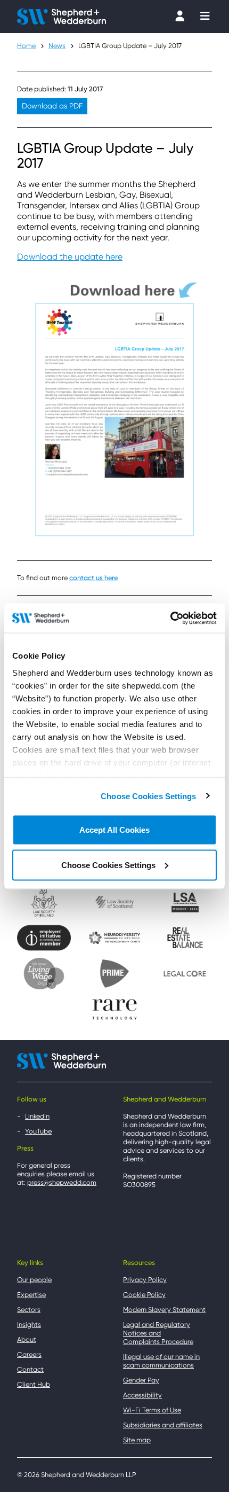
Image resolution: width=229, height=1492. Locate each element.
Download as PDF (52, 105)
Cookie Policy (144, 1295)
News (57, 46)
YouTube (38, 1131)
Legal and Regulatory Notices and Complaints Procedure (158, 1333)
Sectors (28, 1310)
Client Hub (33, 1384)
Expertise (31, 1295)
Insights (29, 1325)
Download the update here (69, 257)
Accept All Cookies (114, 829)
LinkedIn (37, 1116)
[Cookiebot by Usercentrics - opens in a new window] (170, 618)
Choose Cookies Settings (148, 795)
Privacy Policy (145, 1280)
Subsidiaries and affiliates (162, 1425)
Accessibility (142, 1395)
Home (26, 46)
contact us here (93, 578)
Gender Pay (141, 1380)
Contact (30, 1369)
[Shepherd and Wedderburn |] (61, 16)
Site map (137, 1440)
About (26, 1339)
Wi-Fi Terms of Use (152, 1410)
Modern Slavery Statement (164, 1310)
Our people (34, 1280)
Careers (29, 1354)
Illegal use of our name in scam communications (161, 1361)
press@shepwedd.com (61, 1182)
